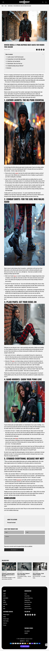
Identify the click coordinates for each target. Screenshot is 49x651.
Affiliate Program (6, 614)
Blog (6, 5)
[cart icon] (46, 2)
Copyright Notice (27, 606)
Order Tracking (5, 621)
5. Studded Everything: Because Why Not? (15, 65)
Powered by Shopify (28, 638)
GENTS (4, 596)
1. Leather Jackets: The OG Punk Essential (15, 57)
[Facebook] (37, 50)
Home (3, 5)
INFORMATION (27, 591)
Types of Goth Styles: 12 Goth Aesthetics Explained (38, 574)
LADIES (4, 594)
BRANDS (4, 602)
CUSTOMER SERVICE (8, 611)
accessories (19, 480)
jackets (16, 173)
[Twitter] (39, 50)
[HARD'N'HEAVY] (24, 2)
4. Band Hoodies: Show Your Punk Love (14, 63)
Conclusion (9, 68)
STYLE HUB (5, 604)
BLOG (4, 608)
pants (13, 361)
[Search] (43, 2)
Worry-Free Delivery (27, 608)
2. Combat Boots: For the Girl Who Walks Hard (16, 59)
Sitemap (4, 625)
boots (15, 276)
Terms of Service (27, 604)
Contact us (5, 623)
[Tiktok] (32, 615)
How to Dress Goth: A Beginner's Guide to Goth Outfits (23, 574)
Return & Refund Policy (28, 598)
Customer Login (6, 619)
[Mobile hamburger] (3, 2)
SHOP (4, 591)
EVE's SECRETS (27, 631)
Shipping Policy (27, 600)
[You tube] (35, 615)
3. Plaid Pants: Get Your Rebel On (13, 61)
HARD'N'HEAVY (22, 638)
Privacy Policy (26, 596)
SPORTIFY (26, 633)
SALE (4, 606)
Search (25, 594)
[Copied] (44, 50)
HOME (4, 600)
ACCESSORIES (5, 598)
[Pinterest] (41, 50)
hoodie (16, 438)
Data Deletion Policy (28, 602)
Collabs (4, 616)
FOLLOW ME (27, 611)
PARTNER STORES (28, 628)
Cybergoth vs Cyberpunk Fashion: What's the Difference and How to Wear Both (8, 574)
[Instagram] (28, 615)
